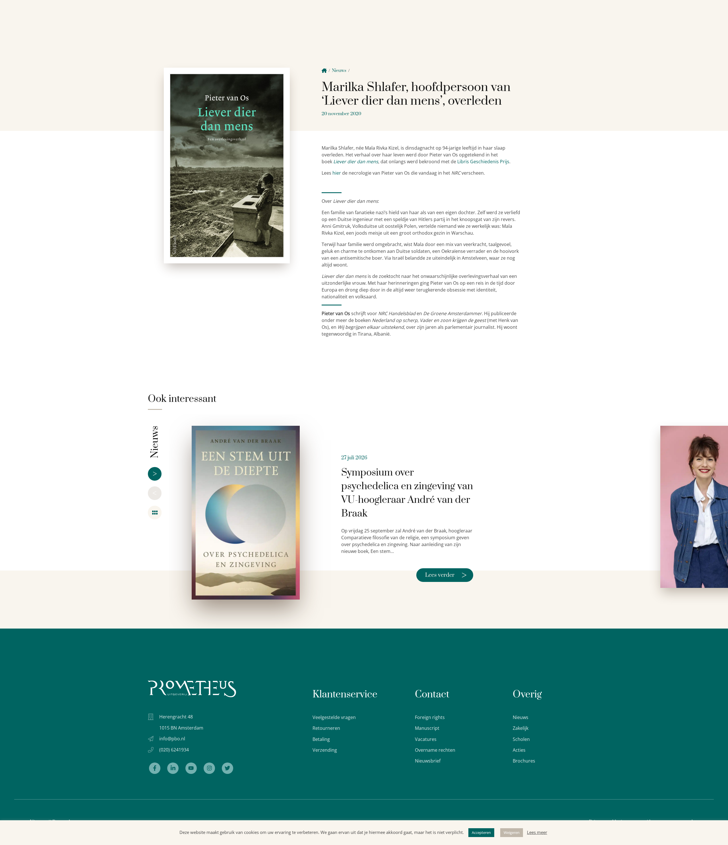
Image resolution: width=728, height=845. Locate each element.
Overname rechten (435, 750)
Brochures (524, 761)
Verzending (325, 750)
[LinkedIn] (173, 768)
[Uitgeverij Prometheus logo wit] (192, 688)
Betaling (321, 739)
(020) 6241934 (174, 750)
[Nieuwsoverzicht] (155, 512)
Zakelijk (520, 728)
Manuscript (427, 728)
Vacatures (426, 739)
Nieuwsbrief (427, 761)
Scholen (521, 739)
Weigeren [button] (512, 832)
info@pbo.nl (172, 738)
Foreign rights (430, 717)
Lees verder (446, 575)
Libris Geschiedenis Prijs (483, 161)
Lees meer (537, 832)
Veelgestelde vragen (334, 717)
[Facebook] (154, 768)
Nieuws (339, 70)
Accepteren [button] (481, 832)
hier (336, 173)
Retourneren (326, 728)
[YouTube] (191, 768)
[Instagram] (209, 768)
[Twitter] (227, 768)
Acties (519, 750)
